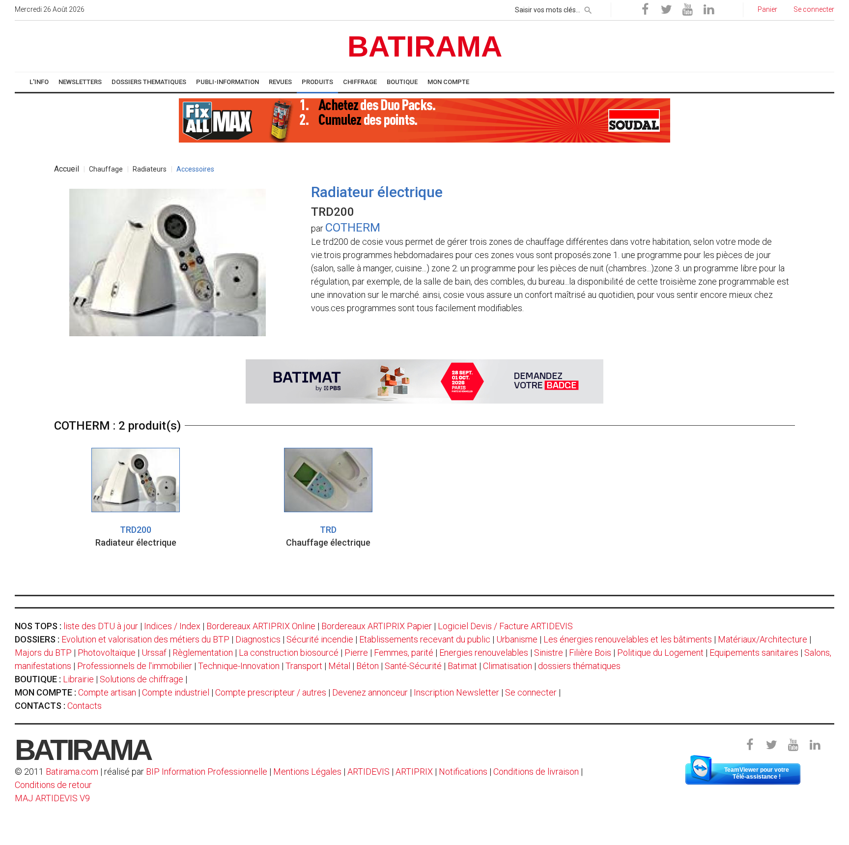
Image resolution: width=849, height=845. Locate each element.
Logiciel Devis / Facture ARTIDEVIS (505, 626)
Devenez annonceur (370, 692)
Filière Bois (590, 652)
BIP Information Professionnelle (206, 771)
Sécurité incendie (319, 639)
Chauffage (106, 169)
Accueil (66, 169)
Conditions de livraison (536, 771)
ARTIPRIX (414, 771)
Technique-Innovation (239, 666)
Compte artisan (107, 692)
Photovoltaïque (107, 652)
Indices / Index (172, 626)
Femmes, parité (403, 652)
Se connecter (531, 692)
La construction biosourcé (289, 652)
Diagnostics (258, 639)
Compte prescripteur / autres (270, 692)
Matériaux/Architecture (762, 639)
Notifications (464, 771)
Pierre (356, 652)
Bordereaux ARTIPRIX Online (260, 626)
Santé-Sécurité (413, 666)
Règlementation (202, 652)
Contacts (84, 705)
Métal (339, 666)
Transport (303, 666)
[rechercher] (588, 8)
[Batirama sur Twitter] (666, 10)
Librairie (78, 679)
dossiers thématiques (579, 666)
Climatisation (507, 666)
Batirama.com (72, 771)
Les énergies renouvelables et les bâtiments (627, 639)
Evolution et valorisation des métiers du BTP (145, 639)
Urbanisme (517, 639)
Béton (367, 666)
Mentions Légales (307, 771)
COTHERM (352, 227)
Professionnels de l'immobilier (134, 666)
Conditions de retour (53, 785)
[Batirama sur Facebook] (645, 10)
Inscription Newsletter (456, 692)
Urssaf (154, 652)
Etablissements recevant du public (424, 639)
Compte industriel (175, 692)
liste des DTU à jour (100, 626)
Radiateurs (150, 169)
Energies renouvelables (483, 652)
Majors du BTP (43, 652)
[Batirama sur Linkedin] (708, 10)
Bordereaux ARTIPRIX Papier (376, 626)
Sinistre (548, 652)
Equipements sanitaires (753, 652)
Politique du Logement (660, 652)
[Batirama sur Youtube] (687, 10)
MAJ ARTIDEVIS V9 (52, 798)
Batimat (462, 666)
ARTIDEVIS (368, 771)
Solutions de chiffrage (141, 679)
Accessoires (195, 169)
